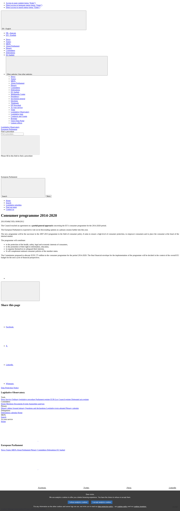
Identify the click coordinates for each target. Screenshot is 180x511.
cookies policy (122, 506)
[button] (38, 440)
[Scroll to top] (20, 291)
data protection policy (105, 506)
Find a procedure (7, 132)
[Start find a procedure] (20, 145)
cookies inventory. (140, 506)
